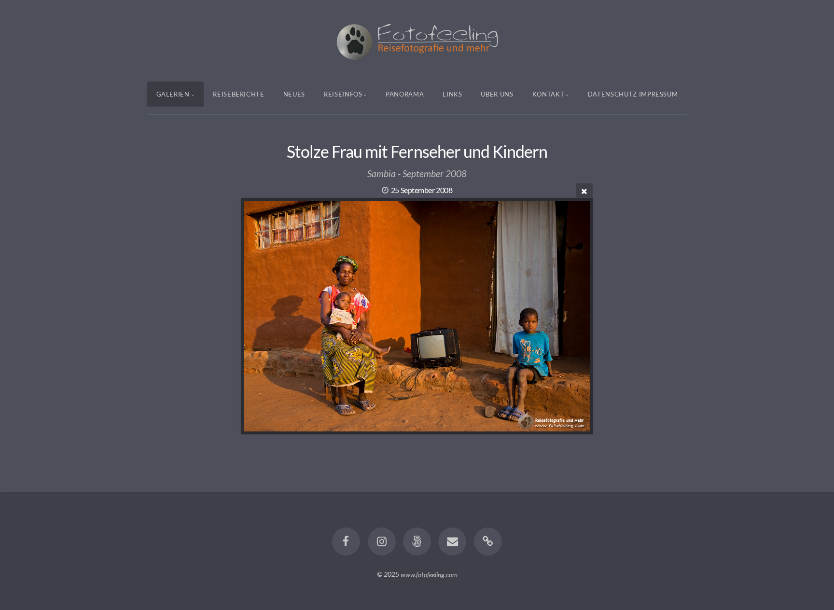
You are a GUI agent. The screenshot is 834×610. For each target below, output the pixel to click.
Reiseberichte (238, 94)
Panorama (405, 94)
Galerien (173, 94)
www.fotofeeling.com (429, 574)
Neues (294, 94)
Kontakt (548, 94)
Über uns (497, 94)
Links (452, 94)
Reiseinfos (343, 94)
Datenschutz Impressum (633, 94)
